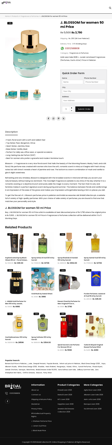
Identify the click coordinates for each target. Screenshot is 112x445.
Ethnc (75, 366)
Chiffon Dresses (29, 373)
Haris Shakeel (51, 366)
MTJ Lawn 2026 (63, 399)
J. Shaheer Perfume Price (41, 421)
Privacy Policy (36, 409)
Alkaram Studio (11, 366)
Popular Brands (52, 363)
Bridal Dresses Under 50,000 (46, 370)
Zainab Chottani (11, 370)
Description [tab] (11, 131)
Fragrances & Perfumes (79, 53)
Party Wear (47, 373)
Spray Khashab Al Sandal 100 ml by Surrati (68, 259)
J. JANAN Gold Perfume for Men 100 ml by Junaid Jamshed (15, 302)
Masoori (39, 373)
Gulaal (68, 366)
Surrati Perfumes (84, 366)
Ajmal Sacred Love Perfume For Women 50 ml (69, 346)
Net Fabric (17, 373)
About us (35, 390)
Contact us (36, 394)
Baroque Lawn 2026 (91, 404)
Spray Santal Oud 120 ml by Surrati (95, 259)
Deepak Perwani (39, 363)
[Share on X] (63, 118)
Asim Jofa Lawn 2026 (92, 399)
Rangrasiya (61, 366)
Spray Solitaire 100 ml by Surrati (41, 338)
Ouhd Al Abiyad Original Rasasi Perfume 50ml (93, 346)
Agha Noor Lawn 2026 (92, 390)
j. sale (30, 363)
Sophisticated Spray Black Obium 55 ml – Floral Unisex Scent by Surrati (16, 259)
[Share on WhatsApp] (53, 118)
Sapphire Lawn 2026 (66, 404)
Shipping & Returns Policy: (41, 399)
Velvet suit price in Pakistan (69, 363)
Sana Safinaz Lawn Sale (67, 370)
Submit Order (84, 109)
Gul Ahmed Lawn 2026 (93, 409)
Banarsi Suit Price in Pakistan (16, 363)
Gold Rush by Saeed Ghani (41, 294)
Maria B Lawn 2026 (65, 394)
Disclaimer (35, 404)
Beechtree (31, 370)
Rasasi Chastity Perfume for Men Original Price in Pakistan (69, 302)
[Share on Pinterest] (58, 118)
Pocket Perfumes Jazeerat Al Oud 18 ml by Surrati (94, 295)
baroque (22, 370)
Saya (103, 363)
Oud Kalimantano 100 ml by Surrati (16, 338)
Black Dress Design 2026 (90, 363)
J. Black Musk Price (38, 430)
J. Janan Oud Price (38, 426)
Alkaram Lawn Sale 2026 (93, 394)
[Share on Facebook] (48, 118)
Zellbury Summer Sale (85, 370)
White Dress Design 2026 (27, 366)
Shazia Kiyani (97, 366)
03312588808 (15, 393)
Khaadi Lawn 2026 (65, 390)
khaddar (41, 366)
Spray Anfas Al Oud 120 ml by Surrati (42, 259)
